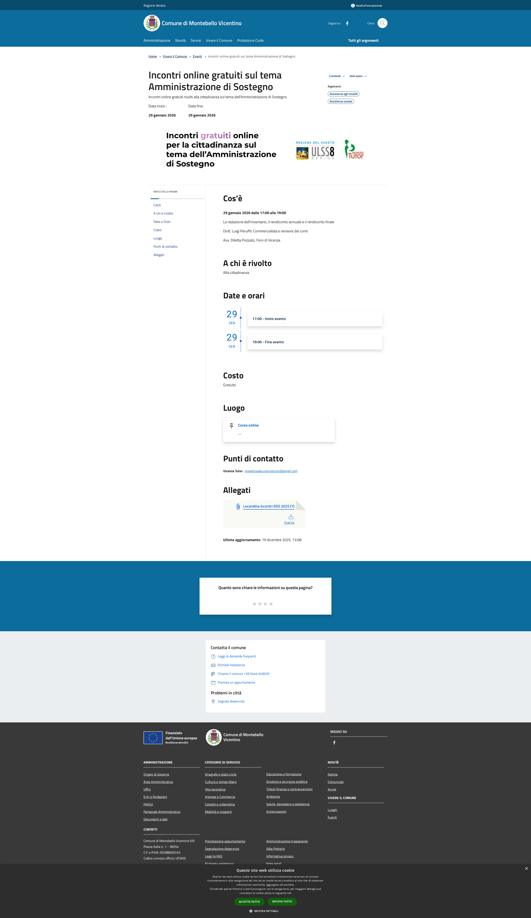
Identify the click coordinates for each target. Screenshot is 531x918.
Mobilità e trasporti (218, 811)
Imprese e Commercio (220, 796)
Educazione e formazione (283, 774)
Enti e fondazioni (155, 796)
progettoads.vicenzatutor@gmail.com (271, 470)
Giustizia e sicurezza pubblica (286, 781)
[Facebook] (345, 23)
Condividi (335, 76)
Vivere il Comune (175, 56)
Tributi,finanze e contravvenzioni (289, 789)
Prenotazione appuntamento (225, 841)
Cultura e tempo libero (220, 781)
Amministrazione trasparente (287, 841)
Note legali (273, 863)
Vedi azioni (356, 76)
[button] (265, 911)
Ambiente (273, 796)
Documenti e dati (156, 819)
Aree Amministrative (158, 781)
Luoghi (332, 809)
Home (153, 56)
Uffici (147, 789)
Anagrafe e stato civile (220, 774)
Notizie (333, 774)
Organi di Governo (156, 774)
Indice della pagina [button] (165, 192)
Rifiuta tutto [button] (282, 901)
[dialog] (265, 891)
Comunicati (336, 781)
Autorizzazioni (276, 811)
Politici (148, 804)
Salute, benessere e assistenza (287, 804)
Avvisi (332, 789)
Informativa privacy (280, 856)
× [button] (526, 868)
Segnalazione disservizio (222, 848)
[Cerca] (382, 23)
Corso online (248, 425)
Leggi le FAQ (213, 856)
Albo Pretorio (275, 848)
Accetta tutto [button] (249, 901)
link (289, 893)
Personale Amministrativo (162, 811)
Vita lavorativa (215, 789)
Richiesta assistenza (219, 863)
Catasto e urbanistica (220, 804)
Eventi (197, 56)
